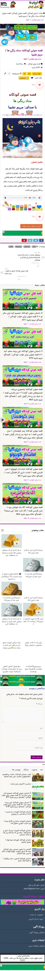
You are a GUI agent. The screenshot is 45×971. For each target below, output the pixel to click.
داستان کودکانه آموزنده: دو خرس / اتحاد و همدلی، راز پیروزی (18, 812)
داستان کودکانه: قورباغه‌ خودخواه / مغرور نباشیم (18, 841)
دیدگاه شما (19, 64)
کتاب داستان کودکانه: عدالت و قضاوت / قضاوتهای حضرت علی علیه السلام (16, 775)
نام (41, 728)
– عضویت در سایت (37, 914)
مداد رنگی (27, 247)
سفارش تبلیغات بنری (37, 946)
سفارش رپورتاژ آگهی (37, 932)
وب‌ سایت (38, 747)
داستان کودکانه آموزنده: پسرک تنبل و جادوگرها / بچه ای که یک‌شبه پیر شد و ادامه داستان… (17, 832)
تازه (41, 769)
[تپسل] (4, 232)
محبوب (34, 769)
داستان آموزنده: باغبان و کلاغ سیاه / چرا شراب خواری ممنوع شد (17, 822)
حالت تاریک (37, 74)
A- (24, 74)
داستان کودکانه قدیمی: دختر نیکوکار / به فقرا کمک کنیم (17, 859)
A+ (29, 74)
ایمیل (40, 737)
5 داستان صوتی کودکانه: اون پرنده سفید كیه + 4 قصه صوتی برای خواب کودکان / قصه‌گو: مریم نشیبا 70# (17, 804)
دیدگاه (39, 703)
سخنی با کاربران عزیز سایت (20, 783)
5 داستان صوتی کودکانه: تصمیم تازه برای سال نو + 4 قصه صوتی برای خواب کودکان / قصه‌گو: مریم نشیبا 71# (22, 316)
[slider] (15, 198)
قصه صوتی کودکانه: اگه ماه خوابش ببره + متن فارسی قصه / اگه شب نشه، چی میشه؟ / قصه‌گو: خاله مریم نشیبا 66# (23, 511)
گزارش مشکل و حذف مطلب (31, 226)
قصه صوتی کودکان (19, 13)
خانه (41, 13)
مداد (34, 247)
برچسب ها (16, 769)
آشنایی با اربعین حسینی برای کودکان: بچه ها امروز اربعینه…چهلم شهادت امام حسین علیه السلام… (16, 851)
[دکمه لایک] (39, 85)
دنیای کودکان (33, 13)
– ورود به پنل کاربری (37, 919)
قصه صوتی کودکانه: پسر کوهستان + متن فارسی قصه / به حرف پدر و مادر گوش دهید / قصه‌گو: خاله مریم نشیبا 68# (22, 434)
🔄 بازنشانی (24, 78)
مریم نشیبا (18, 247)
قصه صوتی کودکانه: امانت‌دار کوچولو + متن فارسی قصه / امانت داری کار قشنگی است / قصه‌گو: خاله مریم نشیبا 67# (23, 472)
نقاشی (11, 247)
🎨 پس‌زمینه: (17, 73)
